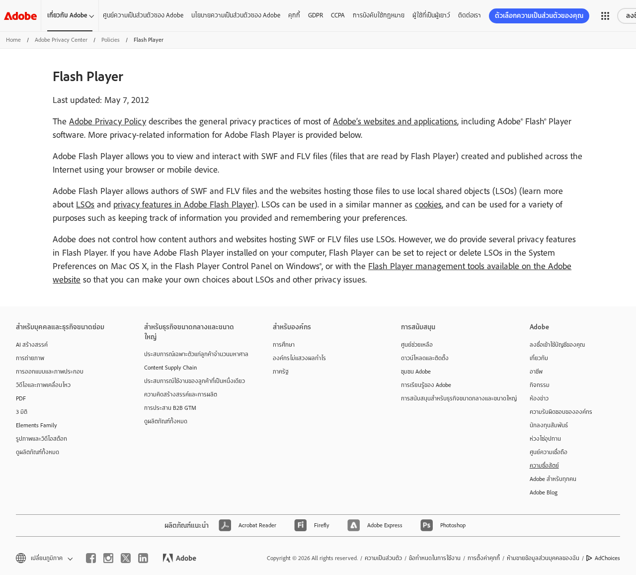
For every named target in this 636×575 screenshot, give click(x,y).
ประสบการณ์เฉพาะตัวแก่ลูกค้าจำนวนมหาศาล (193, 354)
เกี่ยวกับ (539, 358)
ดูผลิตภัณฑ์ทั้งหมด (37, 452)
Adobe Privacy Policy (107, 121)
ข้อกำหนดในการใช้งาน (435, 558)
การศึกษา (284, 344)
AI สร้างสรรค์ (32, 344)
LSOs (85, 204)
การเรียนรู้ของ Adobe (426, 385)
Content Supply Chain (170, 367)
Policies (110, 39)
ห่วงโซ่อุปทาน (545, 438)
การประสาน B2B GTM (170, 407)
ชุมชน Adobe (416, 371)
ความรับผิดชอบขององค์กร (561, 411)
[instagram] (108, 558)
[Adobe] (20, 15)
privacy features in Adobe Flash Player (183, 204)
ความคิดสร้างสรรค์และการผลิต (180, 394)
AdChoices (607, 558)
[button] (605, 16)
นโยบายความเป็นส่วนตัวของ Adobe (235, 15)
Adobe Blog (543, 492)
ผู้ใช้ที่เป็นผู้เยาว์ (431, 15)
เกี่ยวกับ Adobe (67, 15)
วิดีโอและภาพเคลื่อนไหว (43, 385)
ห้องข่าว (539, 398)
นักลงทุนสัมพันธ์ (549, 425)
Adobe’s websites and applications (395, 121)
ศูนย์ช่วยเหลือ (417, 344)
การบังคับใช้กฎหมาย (378, 15)
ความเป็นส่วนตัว (383, 558)
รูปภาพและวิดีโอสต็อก (41, 438)
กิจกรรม (540, 385)
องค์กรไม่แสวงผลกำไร (299, 358)
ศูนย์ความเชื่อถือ (548, 452)
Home (13, 39)
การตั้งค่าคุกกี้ (484, 558)
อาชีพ (536, 371)
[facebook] (91, 558)
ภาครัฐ (281, 371)
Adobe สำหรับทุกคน (553, 479)
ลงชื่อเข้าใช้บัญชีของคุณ (557, 344)
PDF (21, 398)
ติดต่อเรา (469, 15)
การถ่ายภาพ (30, 358)
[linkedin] (143, 558)
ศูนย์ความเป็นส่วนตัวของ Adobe (143, 15)
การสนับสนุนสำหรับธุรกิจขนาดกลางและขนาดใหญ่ (450, 398)
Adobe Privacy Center (61, 39)
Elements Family (36, 425)
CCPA (338, 15)
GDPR (315, 15)
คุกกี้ (294, 15)
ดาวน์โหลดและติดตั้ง (425, 358)
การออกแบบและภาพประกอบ (49, 371)
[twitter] (126, 558)
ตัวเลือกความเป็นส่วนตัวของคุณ (539, 15)
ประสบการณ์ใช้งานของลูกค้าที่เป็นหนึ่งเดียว (193, 381)
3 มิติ (21, 411)
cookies (428, 204)
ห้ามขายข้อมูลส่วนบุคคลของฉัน (543, 558)
